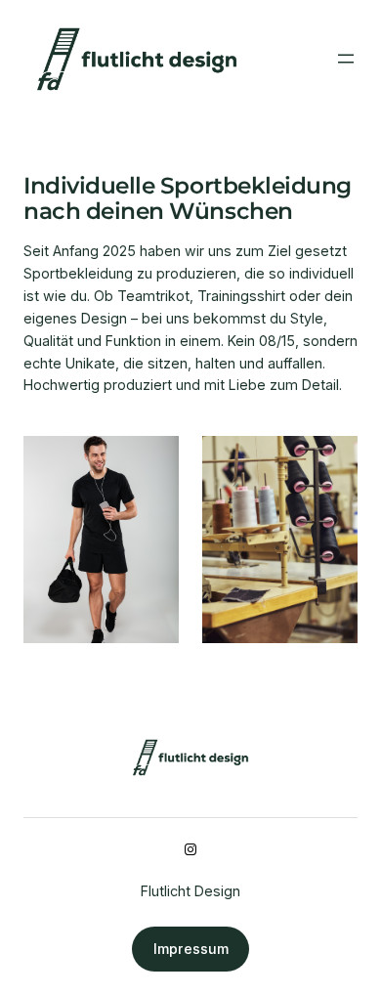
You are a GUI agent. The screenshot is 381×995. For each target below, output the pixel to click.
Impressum (191, 948)
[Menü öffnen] (346, 58)
